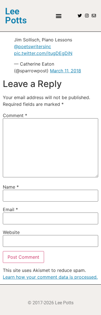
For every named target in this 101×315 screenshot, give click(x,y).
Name (11, 187)
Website (11, 232)
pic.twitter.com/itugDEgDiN (43, 53)
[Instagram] (87, 16)
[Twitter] (80, 16)
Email (10, 209)
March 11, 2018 (65, 70)
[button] (58, 15)
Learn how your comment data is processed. (50, 277)
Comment (15, 115)
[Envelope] (94, 16)
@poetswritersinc (32, 46)
